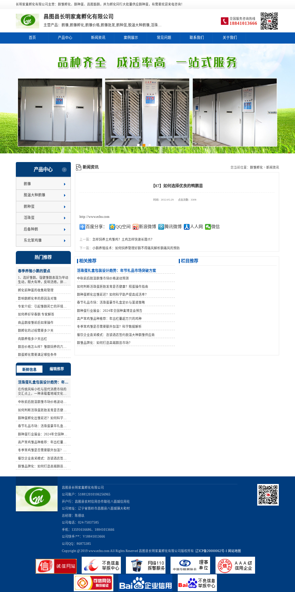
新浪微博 (147, 226)
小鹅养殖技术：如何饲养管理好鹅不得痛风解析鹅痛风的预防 (136, 248)
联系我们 (197, 38)
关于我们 (230, 38)
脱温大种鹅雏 (34, 195)
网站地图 (234, 551)
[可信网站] (96, 590)
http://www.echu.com (94, 217)
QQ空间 (123, 226)
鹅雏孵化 (256, 167)
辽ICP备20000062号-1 (210, 551)
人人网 (196, 226)
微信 (215, 226)
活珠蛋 (29, 218)
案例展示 (131, 38)
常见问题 (164, 38)
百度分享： (96, 226)
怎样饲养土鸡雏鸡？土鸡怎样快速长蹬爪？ (123, 239)
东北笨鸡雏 (33, 240)
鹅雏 (27, 184)
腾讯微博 (173, 226)
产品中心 (65, 38)
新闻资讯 (98, 38)
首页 (32, 38)
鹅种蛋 (29, 206)
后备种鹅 (31, 229)
